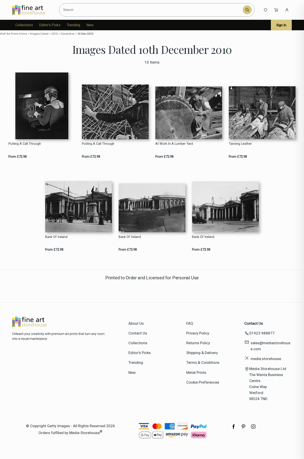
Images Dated (39, 33)
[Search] (247, 9)
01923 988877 (262, 333)
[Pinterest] (243, 429)
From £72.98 (17, 157)
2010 (54, 33)
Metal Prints (196, 372)
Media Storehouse (84, 432)
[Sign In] (287, 10)
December (67, 33)
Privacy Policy (197, 333)
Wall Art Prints (9, 33)
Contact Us (137, 333)
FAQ (189, 323)
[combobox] (151, 10)
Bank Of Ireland (56, 237)
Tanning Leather (240, 144)
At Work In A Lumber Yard (174, 144)
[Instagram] (253, 429)
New (89, 25)
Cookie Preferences (202, 382)
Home (23, 33)
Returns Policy (198, 343)
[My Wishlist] (265, 10)
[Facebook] (233, 429)
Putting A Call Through (24, 144)
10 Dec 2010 (85, 33)
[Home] (32, 10)
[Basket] (276, 10)
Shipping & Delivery (202, 352)
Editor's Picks (50, 25)
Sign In (281, 25)
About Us (136, 323)
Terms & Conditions (202, 362)
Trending (73, 25)
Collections (24, 25)
